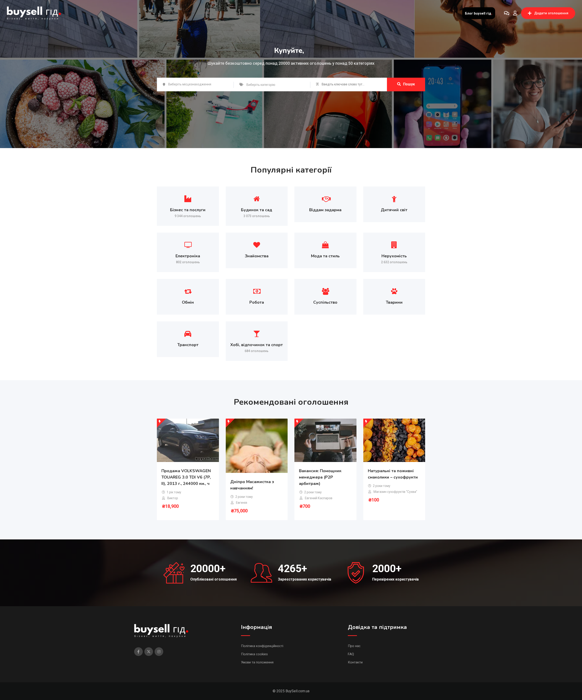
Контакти (355, 662)
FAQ (351, 654)
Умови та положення (257, 662)
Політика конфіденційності (262, 646)
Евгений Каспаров (318, 498)
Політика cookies (254, 654)
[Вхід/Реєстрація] (515, 13)
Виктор (172, 498)
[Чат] (506, 13)
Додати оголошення (551, 13)
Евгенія (241, 502)
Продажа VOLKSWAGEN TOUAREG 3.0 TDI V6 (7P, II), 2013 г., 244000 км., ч (186, 477)
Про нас (354, 646)
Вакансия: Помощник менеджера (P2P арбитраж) (320, 477)
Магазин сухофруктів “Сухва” (395, 492)
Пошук (409, 84)
